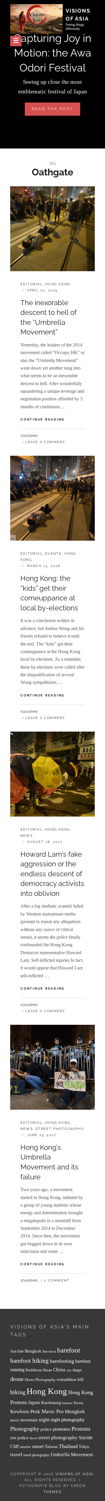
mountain (29, 1419)
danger (77, 1370)
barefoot (68, 1350)
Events (53, 554)
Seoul (33, 1438)
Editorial (31, 284)
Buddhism (34, 1370)
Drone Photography (40, 1379)
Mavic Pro (52, 1411)
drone (17, 1379)
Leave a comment (45, 442)
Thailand (68, 1446)
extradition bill (70, 1379)
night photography (68, 1420)
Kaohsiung (51, 1402)
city (68, 1370)
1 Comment (56, 1281)
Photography (24, 1429)
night (44, 1420)
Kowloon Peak (25, 1411)
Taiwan (51, 1446)
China (59, 1369)
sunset (37, 1446)
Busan (47, 1370)
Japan (34, 1402)
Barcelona (49, 1351)
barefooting (62, 1361)
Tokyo (84, 1446)
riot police (19, 1437)
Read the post (56, 111)
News (26, 836)
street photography (58, 1437)
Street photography (60, 1129)
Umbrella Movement (71, 1454)
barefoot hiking (29, 1360)
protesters (61, 1429)
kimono (67, 1403)
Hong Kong (57, 284)
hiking (17, 1392)
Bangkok (33, 1351)
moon (14, 1420)
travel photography (36, 1455)
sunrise (25, 1446)
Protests (80, 1428)
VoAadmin (28, 436)
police (46, 1429)
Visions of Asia (74, 1474)
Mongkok (75, 1411)
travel (16, 1454)
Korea (78, 1403)
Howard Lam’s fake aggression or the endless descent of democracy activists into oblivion (52, 874)
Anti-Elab (17, 1351)
